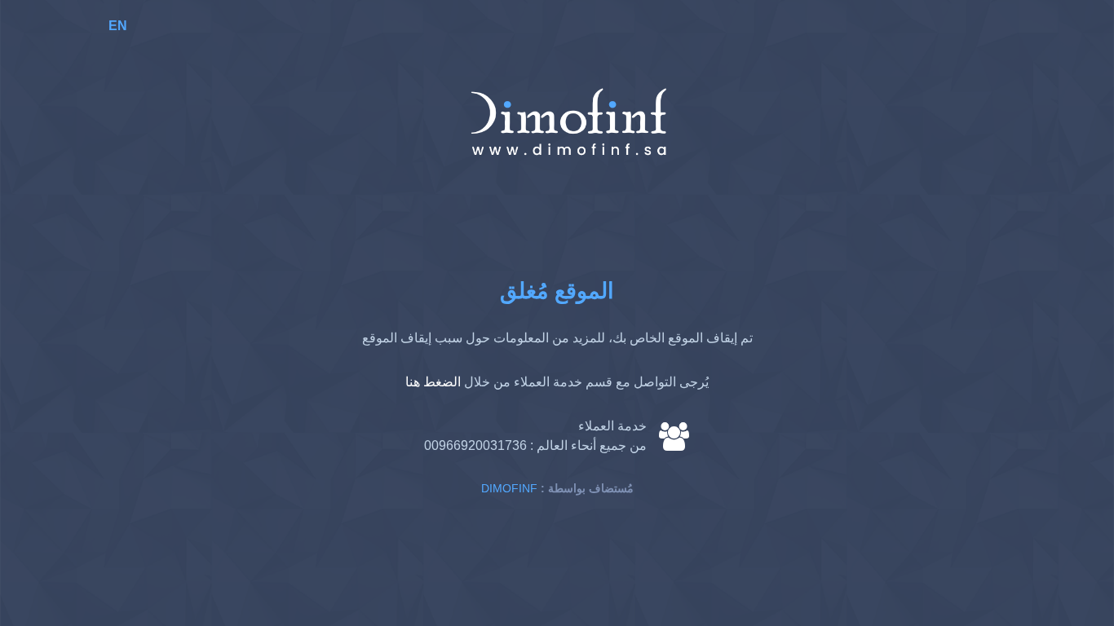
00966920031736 (475, 445)
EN (117, 26)
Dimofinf (509, 488)
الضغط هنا (433, 382)
